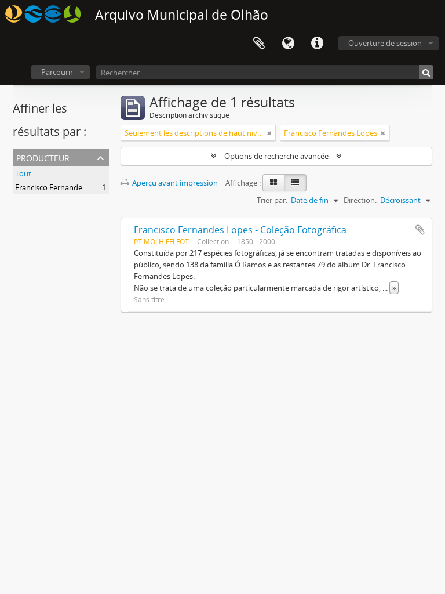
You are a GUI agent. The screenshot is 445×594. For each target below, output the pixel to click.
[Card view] (273, 182)
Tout (23, 173)
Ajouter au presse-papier (420, 230)
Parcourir (57, 72)
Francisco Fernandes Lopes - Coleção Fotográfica (240, 229)
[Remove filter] (269, 133)
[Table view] (295, 182)
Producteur (43, 157)
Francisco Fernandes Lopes (61, 187)
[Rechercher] (426, 72)
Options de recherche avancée (276, 156)
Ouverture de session (385, 43)
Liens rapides (316, 43)
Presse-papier (259, 43)
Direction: (360, 200)
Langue (287, 43)
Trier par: (272, 200)
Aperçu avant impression (174, 183)
